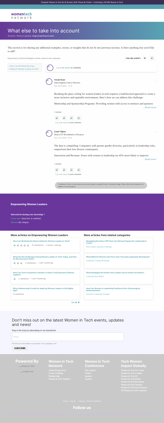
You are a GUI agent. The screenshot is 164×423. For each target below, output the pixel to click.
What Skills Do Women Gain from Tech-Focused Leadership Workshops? (118, 257)
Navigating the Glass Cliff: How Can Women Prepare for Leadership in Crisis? (116, 242)
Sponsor (14, 222)
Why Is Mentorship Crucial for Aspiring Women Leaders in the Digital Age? (43, 289)
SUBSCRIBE (19, 348)
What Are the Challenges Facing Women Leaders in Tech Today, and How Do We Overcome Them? (45, 258)
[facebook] (65, 413)
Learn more (16, 218)
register (67, 68)
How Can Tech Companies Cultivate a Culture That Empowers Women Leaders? (43, 273)
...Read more (149, 107)
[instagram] (81, 413)
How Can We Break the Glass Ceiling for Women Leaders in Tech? (41, 241)
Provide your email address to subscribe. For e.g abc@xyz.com (34, 343)
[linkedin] (73, 413)
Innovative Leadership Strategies (98, 294)
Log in (59, 68)
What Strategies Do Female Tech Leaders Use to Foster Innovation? (115, 272)
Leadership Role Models (95, 276)
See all (74, 302)
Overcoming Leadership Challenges (99, 247)
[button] (155, 80)
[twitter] (89, 413)
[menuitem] (57, 370)
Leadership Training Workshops (97, 261)
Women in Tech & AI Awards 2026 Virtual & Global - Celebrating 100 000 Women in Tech (86, 2)
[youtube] (97, 413)
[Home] (22, 15)
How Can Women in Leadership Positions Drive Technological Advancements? (113, 289)
